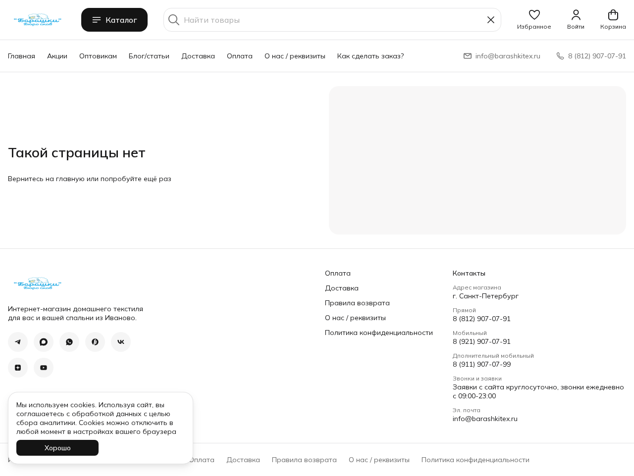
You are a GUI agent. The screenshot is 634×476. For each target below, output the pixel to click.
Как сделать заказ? (370, 55)
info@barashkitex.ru (485, 418)
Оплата (240, 55)
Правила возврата (357, 302)
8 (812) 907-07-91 (482, 318)
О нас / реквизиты (294, 55)
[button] (534, 20)
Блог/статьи (149, 55)
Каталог (121, 20)
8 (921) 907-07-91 (482, 341)
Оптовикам (98, 55)
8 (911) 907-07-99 (482, 364)
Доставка (198, 55)
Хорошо (58, 447)
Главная (21, 55)
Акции (57, 55)
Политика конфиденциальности (379, 332)
